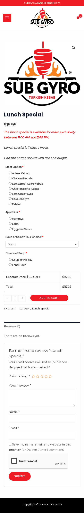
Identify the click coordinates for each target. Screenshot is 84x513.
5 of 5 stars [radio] (50, 376)
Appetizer (12, 212)
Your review (20, 385)
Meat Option (14, 166)
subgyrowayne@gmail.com (42, 2)
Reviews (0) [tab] (12, 326)
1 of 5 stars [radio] (33, 376)
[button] (73, 47)
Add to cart (49, 297)
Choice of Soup (16, 253)
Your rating (19, 376)
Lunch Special (41, 308)
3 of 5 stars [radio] (42, 376)
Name (14, 412)
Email (14, 428)
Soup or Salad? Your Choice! (24, 236)
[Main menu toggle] (7, 18)
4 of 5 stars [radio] (46, 376)
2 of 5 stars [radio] (37, 376)
